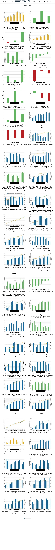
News (39, 1)
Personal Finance (4, 1)
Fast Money (34, 1)
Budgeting (11, 1)
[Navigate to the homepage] (22, 1)
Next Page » (28, 518)
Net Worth (44, 1)
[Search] (47, 1)
